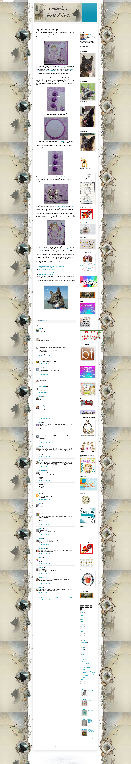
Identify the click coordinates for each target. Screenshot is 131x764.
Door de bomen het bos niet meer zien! (91, 731)
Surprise (84, 661)
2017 (82, 628)
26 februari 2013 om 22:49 (44, 553)
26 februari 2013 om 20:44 (44, 544)
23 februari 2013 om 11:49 (44, 442)
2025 (82, 614)
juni (83, 647)
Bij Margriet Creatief (85, 689)
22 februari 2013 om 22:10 (44, 401)
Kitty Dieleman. (42, 346)
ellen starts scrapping (86, 719)
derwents (50, 321)
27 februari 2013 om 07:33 (44, 573)
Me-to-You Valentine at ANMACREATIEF (87, 667)
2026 (82, 612)
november (84, 638)
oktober (84, 640)
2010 (82, 683)
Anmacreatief (41, 321)
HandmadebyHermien (86, 729)
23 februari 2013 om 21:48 (44, 466)
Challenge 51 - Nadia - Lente (88, 656)
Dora (40, 503)
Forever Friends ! (85, 663)
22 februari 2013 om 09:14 (44, 355)
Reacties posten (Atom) (47, 599)
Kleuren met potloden (46, 251)
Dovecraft (54, 321)
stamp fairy (72, 321)
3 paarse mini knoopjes (49, 113)
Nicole (40, 337)
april (83, 651)
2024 (82, 615)
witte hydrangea (71, 205)
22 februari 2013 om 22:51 (44, 418)
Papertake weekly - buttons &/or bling (46, 272)
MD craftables (67, 321)
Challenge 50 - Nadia (86, 665)
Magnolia (62, 321)
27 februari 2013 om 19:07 (44, 592)
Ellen (40, 446)
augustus (84, 644)
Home (36, 23)
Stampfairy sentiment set (46, 142)
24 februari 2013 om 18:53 (44, 499)
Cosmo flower (90, 710)
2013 (82, 635)
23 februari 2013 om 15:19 (44, 456)
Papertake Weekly (51, 208)
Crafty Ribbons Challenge (66, 176)
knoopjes (47, 176)
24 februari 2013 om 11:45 (44, 480)
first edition (58, 321)
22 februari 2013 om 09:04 (44, 341)
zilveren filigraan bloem (62, 206)
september (84, 642)
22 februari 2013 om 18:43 (44, 392)
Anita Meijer (42, 405)
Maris (40, 359)
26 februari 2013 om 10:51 (44, 534)
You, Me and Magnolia (50, 70)
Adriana (41, 577)
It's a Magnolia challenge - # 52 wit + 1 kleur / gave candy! (51, 266)
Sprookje (89, 700)
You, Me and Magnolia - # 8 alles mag (46, 269)
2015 (82, 631)
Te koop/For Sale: (44, 23)
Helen (89, 34)
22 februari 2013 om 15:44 (44, 363)
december (84, 636)
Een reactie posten (42, 595)
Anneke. (41, 538)
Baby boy (84, 659)
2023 (82, 617)
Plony (40, 460)
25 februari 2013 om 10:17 (44, 508)
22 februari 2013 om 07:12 (44, 333)
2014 (82, 633)
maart (83, 652)
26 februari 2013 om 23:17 (44, 563)
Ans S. (40, 557)
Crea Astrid (83, 699)
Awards (52, 23)
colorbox (46, 321)
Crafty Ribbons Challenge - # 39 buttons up (47, 271)
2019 (82, 624)
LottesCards (42, 434)
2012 (82, 679)
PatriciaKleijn (42, 470)
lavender (38, 250)
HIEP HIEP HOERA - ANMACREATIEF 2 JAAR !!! (88, 672)
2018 (82, 626)
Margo (40, 422)
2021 (82, 621)
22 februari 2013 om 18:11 (44, 382)
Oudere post (72, 597)
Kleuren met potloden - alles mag (45, 274)
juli (83, 645)
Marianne (41, 567)
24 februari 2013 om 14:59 (44, 489)
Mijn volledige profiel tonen (85, 48)
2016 (82, 630)
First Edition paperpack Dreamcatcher (60, 72)
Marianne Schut (42, 548)
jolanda (40, 378)
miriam (40, 528)
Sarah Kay (84, 669)
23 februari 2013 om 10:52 (44, 430)
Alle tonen (93, 738)
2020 (82, 623)
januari (83, 677)
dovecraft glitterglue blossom (66, 248)
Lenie (40, 328)
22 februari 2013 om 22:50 (44, 411)
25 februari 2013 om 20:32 (44, 524)
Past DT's (58, 23)
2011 (82, 681)
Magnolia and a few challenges (88, 657)
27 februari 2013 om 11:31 (44, 583)
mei (83, 649)
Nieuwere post (39, 597)
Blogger (74, 746)
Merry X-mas (90, 690)
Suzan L (41, 367)
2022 (82, 619)
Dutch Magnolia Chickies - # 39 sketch (46, 267)
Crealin (40, 512)
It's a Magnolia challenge (61, 66)
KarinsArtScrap (42, 386)
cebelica (41, 587)
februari (84, 654)
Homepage (56, 597)
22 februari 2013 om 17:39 (44, 374)
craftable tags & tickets (63, 141)
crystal (42, 250)
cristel (40, 396)
